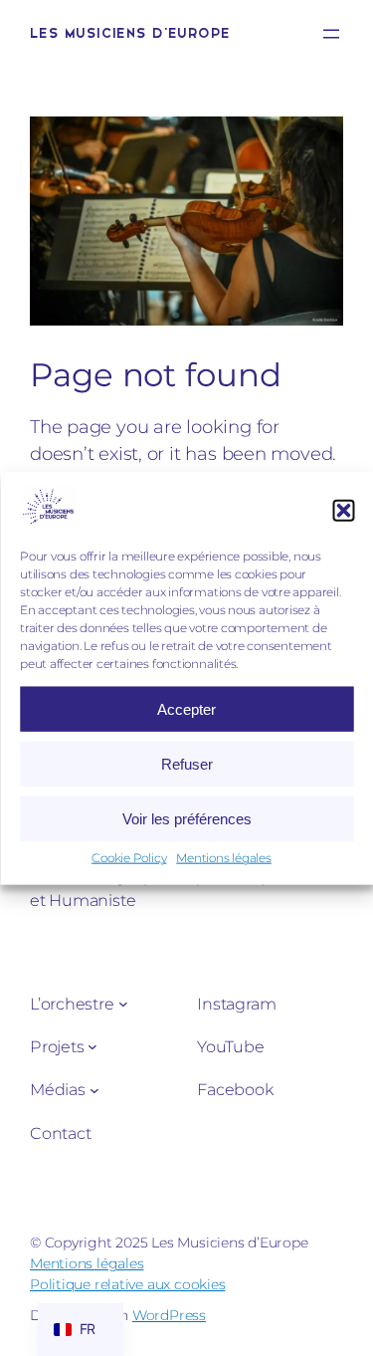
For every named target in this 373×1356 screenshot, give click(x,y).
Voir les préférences (187, 818)
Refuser (187, 764)
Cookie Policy (129, 857)
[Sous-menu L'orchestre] (123, 1004)
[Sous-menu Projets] (92, 1046)
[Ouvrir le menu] (331, 34)
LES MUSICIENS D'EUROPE (130, 33)
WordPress (169, 1315)
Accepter (186, 709)
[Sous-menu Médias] (94, 1089)
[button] (343, 510)
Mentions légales (223, 857)
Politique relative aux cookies (127, 1284)
